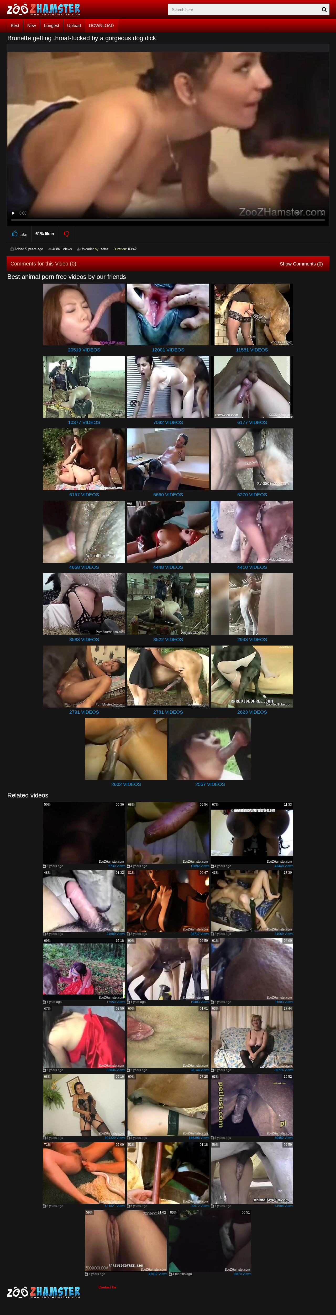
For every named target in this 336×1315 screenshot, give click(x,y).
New (31, 25)
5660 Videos (168, 494)
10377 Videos (84, 422)
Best (15, 25)
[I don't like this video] (66, 234)
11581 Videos (252, 349)
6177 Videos (252, 422)
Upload (74, 25)
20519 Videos (84, 349)
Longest (51, 25)
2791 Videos (84, 712)
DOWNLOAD (101, 25)
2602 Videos (126, 784)
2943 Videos (252, 639)
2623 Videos (252, 712)
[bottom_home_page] (52, 1292)
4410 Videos (252, 567)
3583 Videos (84, 639)
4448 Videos (168, 567)
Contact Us (107, 1287)
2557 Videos (210, 784)
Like (23, 234)
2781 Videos (168, 712)
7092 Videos (168, 422)
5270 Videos (252, 494)
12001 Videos (168, 349)
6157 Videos (84, 494)
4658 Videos (84, 567)
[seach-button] (324, 9)
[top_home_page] (46, 9)
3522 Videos (168, 639)
